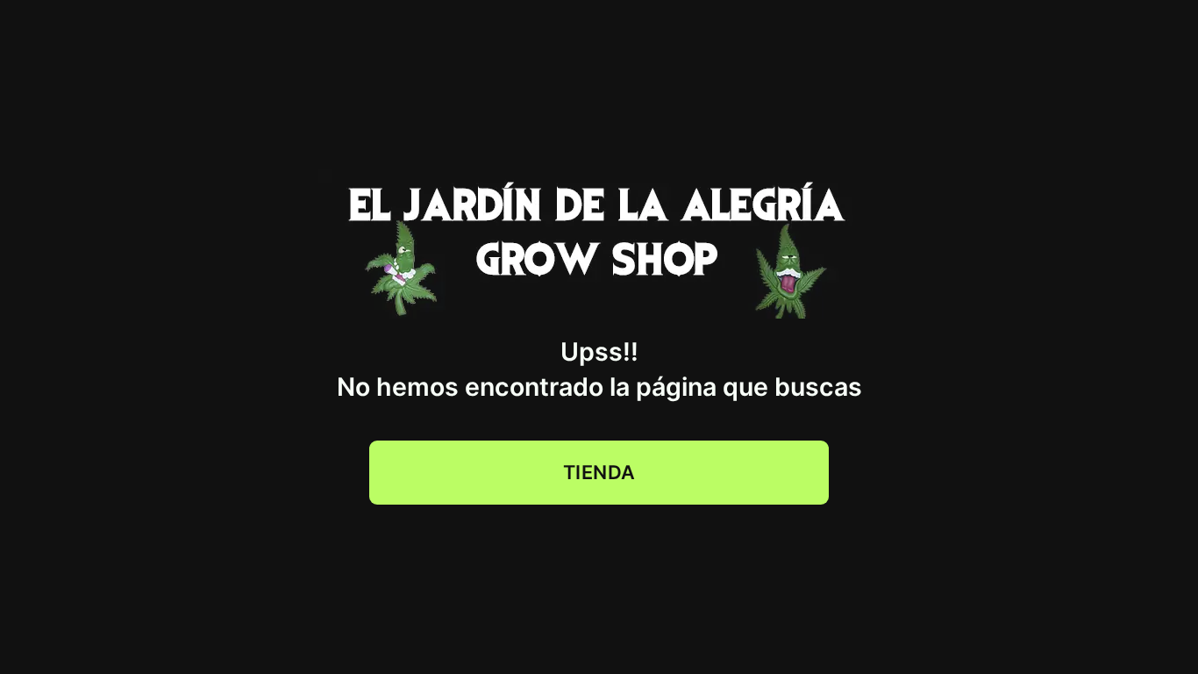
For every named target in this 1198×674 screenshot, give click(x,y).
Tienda (599, 472)
